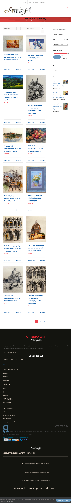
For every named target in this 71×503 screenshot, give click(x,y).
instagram (35, 488)
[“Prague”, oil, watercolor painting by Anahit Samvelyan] (13, 135)
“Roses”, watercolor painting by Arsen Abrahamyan (35, 198)
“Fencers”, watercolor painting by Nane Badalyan (35, 57)
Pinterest (51, 488)
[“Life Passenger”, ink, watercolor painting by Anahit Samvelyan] (13, 229)
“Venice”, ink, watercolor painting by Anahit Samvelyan (12, 298)
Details (19, 69)
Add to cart (8, 69)
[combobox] (60, 34)
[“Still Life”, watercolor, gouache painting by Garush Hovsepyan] (36, 135)
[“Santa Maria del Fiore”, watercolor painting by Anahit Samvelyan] (36, 229)
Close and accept (63, 500)
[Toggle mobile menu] (67, 8)
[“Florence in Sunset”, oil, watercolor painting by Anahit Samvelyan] (13, 43)
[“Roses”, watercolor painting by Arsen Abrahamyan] (36, 179)
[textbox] (60, 34)
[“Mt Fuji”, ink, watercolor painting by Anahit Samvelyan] (13, 179)
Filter (57, 57)
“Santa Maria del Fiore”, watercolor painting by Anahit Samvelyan (36, 248)
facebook (20, 488)
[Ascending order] (22, 28)
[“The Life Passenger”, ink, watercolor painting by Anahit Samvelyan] (36, 279)
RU (9, 364)
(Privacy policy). (9, 501)
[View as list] (42, 31)
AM (4, 364)
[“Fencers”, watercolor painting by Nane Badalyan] (36, 43)
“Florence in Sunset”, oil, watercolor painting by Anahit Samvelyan (12, 57)
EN (6, 364)
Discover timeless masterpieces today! (19, 453)
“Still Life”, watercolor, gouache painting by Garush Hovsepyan (36, 148)
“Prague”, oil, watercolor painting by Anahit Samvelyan (12, 148)
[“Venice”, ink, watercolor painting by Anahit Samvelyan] (13, 279)
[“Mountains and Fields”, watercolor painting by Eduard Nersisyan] (13, 82)
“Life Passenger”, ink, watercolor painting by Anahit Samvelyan (12, 248)
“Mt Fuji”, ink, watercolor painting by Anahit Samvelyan (12, 198)
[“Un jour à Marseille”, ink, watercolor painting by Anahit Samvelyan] (36, 88)
